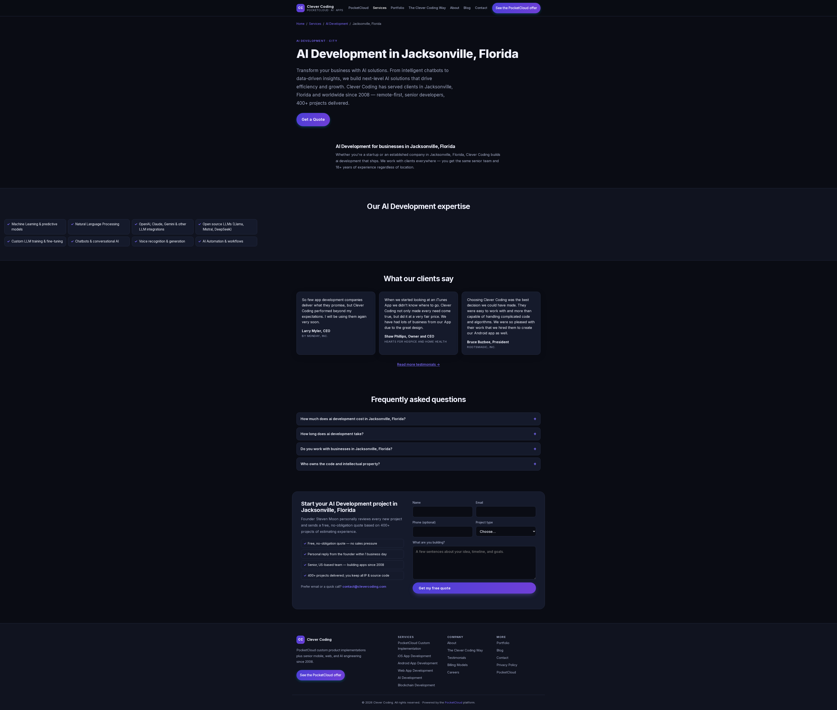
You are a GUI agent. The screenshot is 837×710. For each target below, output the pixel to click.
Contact (481, 8)
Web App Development (415, 671)
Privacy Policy (507, 665)
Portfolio (397, 8)
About (454, 8)
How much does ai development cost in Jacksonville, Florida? (353, 419)
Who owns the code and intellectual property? (340, 464)
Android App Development (417, 663)
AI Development (337, 23)
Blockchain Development (416, 685)
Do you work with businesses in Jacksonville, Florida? (346, 449)
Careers (453, 672)
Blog (467, 8)
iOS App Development (414, 656)
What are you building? (429, 542)
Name (417, 502)
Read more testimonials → (418, 364)
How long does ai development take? (332, 434)
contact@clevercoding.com (364, 586)
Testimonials (456, 658)
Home (300, 23)
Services (379, 8)
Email (479, 502)
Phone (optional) (424, 522)
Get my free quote (435, 588)
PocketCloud (359, 8)
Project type (484, 522)
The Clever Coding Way (427, 8)
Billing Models (457, 665)
